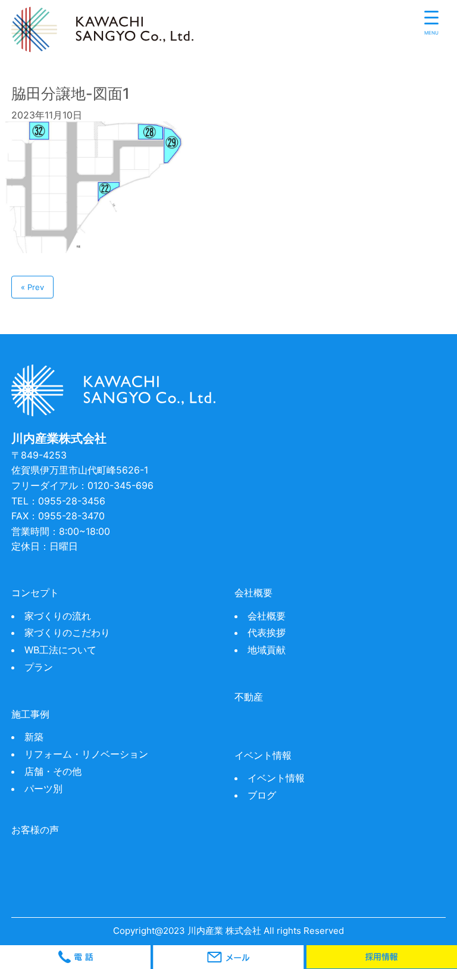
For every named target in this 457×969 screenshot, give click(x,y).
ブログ (262, 795)
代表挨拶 (267, 632)
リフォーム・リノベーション (86, 754)
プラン (38, 667)
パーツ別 (43, 788)
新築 (33, 737)
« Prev (32, 287)
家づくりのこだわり (67, 632)
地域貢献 (267, 650)
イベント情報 (276, 778)
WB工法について (60, 650)
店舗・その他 (53, 771)
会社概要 (267, 616)
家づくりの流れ (57, 616)
